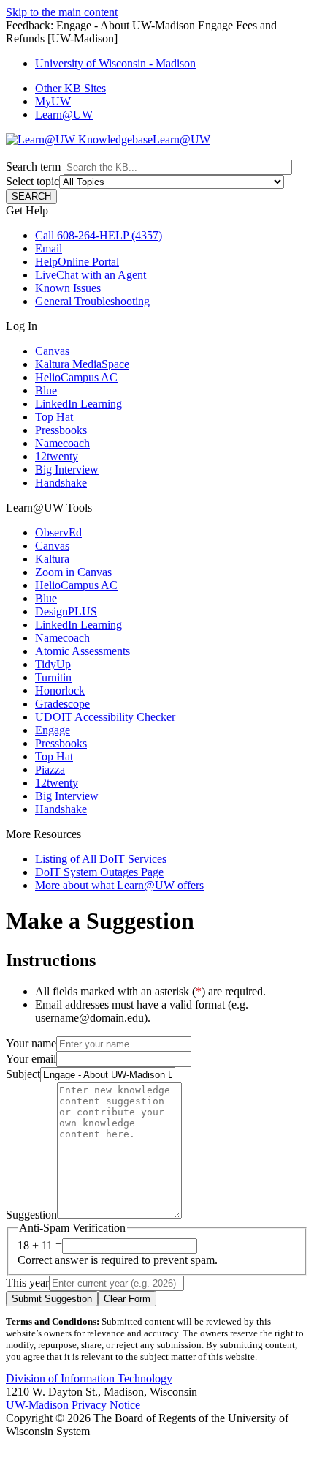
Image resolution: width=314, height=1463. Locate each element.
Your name (31, 1043)
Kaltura (52, 559)
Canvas (52, 351)
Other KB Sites (70, 88)
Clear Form (127, 1298)
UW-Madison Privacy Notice (73, 1405)
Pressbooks (61, 430)
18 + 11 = (40, 1245)
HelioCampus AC (76, 377)
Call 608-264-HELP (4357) (98, 235)
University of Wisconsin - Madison (115, 63)
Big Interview (67, 469)
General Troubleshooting (92, 301)
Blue (46, 390)
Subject (23, 1074)
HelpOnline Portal (77, 261)
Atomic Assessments (82, 651)
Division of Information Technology (89, 1378)
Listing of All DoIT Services (100, 859)
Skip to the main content (62, 12)
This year (27, 1282)
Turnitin (53, 677)
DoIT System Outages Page (99, 872)
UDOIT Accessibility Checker (105, 717)
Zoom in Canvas (73, 572)
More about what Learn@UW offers (119, 885)
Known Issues (68, 288)
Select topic (32, 181)
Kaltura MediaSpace (82, 364)
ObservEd (58, 532)
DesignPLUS (66, 611)
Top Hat (54, 417)
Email (48, 248)
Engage (52, 730)
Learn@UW (64, 114)
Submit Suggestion (52, 1298)
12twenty (56, 456)
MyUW (53, 101)
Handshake (61, 482)
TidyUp (53, 664)
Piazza (50, 769)
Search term (33, 166)
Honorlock (60, 690)
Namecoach (62, 443)
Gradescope (62, 703)
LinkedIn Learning (78, 403)
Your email (31, 1058)
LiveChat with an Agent (90, 275)
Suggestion (31, 1214)
